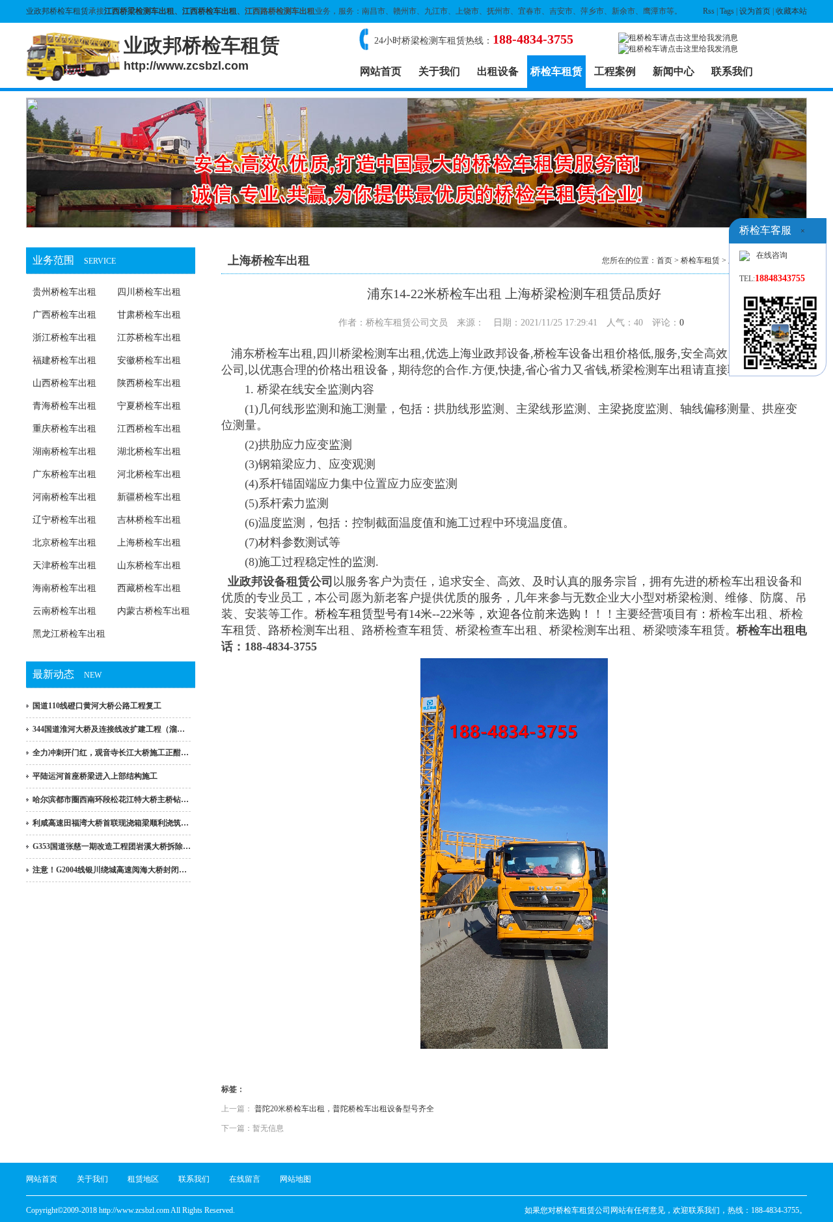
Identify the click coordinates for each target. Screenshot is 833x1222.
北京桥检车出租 (64, 543)
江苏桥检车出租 (149, 337)
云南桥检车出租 (64, 611)
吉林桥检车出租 (149, 520)
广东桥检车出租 (64, 474)
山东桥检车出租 (149, 565)
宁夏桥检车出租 (149, 406)
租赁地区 (143, 1179)
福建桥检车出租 (64, 360)
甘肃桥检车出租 (149, 315)
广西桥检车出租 (64, 315)
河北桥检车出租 (149, 474)
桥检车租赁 (556, 71)
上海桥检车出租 (149, 543)
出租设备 (498, 71)
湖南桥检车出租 (64, 451)
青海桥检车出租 (64, 406)
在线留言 (244, 1179)
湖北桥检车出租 (149, 451)
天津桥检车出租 (64, 565)
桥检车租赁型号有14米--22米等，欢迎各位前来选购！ (453, 613)
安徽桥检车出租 (149, 360)
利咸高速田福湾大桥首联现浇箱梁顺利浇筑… (111, 822)
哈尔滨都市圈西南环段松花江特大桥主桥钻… (111, 799)
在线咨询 (771, 255)
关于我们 (439, 71)
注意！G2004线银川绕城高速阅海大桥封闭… (110, 869)
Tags (727, 11)
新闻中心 (673, 71)
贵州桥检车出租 (64, 292)
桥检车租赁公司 (583, 1210)
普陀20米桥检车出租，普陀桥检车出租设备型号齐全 (344, 1108)
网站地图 (295, 1179)
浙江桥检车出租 (64, 337)
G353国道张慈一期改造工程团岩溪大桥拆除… (112, 846)
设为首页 (755, 11)
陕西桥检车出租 (149, 383)
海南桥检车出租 (64, 588)
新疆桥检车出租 (149, 497)
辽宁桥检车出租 (64, 520)
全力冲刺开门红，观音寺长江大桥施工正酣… (111, 752)
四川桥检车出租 (149, 292)
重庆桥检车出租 (64, 429)
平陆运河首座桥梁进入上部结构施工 (95, 776)
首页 (664, 260)
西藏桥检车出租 (149, 588)
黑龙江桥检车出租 (69, 634)
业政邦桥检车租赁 (57, 11)
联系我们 (732, 71)
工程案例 (615, 71)
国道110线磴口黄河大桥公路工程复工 (97, 705)
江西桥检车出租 (209, 11)
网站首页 (381, 71)
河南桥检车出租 (64, 497)
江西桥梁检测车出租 (139, 11)
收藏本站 (791, 11)
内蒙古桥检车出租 (153, 611)
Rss (709, 11)
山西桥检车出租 (64, 383)
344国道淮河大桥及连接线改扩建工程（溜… (109, 729)
